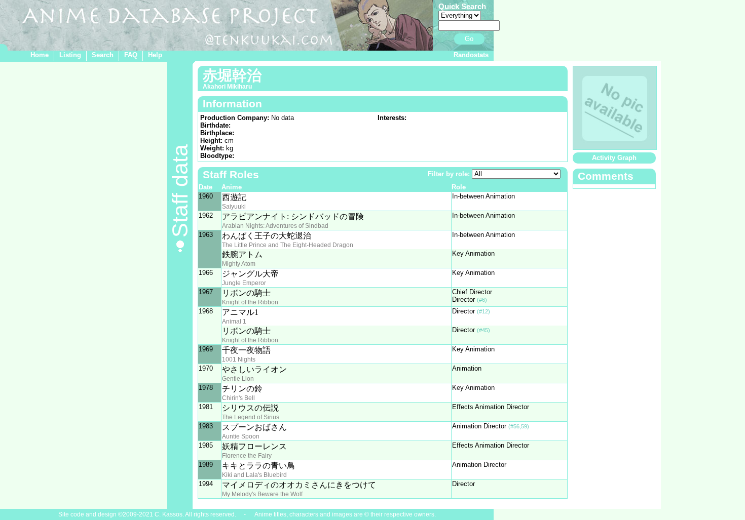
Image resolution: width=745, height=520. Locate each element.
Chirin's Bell (238, 398)
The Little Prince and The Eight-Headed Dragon (287, 245)
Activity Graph (614, 158)
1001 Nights (238, 359)
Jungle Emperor (244, 283)
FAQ (130, 55)
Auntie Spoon (240, 436)
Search (103, 55)
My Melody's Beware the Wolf (262, 494)
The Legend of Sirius (250, 417)
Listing (70, 55)
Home (39, 55)
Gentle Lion (238, 378)
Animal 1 (234, 321)
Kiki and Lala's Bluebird (254, 474)
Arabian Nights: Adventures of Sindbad (275, 225)
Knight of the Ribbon (250, 302)
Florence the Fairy (247, 455)
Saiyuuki (234, 206)
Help (155, 55)
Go (469, 39)
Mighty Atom (238, 263)
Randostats (471, 55)
